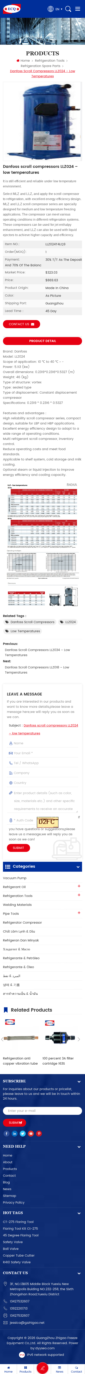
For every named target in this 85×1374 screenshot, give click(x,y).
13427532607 (19, 1301)
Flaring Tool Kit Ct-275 (20, 1228)
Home (25, 60)
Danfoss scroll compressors (32, 622)
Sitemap (9, 1195)
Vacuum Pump (14, 878)
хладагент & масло (16, 949)
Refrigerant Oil (14, 887)
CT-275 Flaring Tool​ (18, 1222)
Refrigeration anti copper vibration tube (20, 1061)
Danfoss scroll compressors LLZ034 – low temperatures (37, 652)
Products (10, 1169)
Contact (9, 1175)
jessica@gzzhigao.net (27, 1322)
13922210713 (18, 1308)
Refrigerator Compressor (22, 922)
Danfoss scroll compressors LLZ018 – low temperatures (37, 670)
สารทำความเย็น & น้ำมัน (20, 993)
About (7, 1162)
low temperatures (25, 631)
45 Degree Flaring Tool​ (21, 1235)
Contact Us (19, 324)
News (7, 1189)
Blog (6, 1182)
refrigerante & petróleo (21, 958)
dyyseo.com (45, 1348)
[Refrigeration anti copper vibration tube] (21, 1036)
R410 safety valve (17, 1262)
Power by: (54, 1346)
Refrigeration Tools (49, 60)
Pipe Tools (11, 913)
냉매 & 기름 (11, 985)
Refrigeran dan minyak (21, 940)
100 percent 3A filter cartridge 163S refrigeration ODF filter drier (59, 1061)
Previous (2, 1039)
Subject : (43, 729)
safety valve (13, 1242)
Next (79, 1039)
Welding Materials (17, 904)
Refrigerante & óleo (18, 967)
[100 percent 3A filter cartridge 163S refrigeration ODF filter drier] (60, 1036)
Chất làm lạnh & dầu (19, 931)
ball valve (11, 1248)
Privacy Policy (14, 1202)
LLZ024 (70, 622)
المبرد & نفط (11, 976)
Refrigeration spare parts (40, 66)
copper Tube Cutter (19, 1255)
